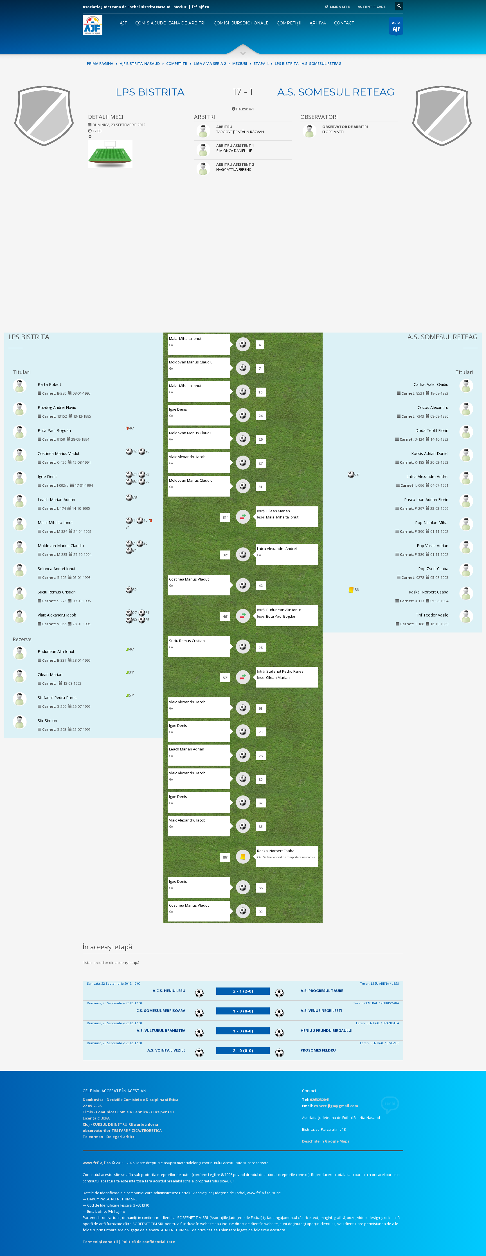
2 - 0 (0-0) (243, 1050)
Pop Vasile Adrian (432, 545)
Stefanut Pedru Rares (57, 697)
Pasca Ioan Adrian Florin (426, 499)
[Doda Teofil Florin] (466, 431)
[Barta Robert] (20, 385)
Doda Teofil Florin (431, 430)
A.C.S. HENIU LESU (169, 990)
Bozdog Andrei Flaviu (57, 407)
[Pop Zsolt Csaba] (466, 569)
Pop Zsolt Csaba (433, 568)
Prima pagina (100, 63)
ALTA (396, 26)
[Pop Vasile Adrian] (466, 546)
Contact (344, 23)
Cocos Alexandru (433, 407)
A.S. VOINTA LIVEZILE (166, 1050)
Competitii (176, 63)
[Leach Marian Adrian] (20, 500)
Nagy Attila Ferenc (233, 169)
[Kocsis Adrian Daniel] (466, 454)
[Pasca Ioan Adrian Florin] (466, 500)
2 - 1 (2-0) (243, 991)
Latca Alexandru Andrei (277, 548)
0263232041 (320, 1099)
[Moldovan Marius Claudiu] (20, 546)
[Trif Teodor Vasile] (466, 615)
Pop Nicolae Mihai (431, 522)
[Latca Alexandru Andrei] (466, 477)
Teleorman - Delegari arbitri (109, 1136)
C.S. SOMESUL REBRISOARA (160, 1010)
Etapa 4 (261, 63)
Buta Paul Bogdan (54, 430)
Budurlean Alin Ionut (56, 651)
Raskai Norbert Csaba (275, 850)
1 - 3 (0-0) (243, 1031)
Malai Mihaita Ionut (55, 522)
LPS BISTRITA (150, 92)
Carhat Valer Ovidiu (431, 384)
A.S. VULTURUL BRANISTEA (161, 1030)
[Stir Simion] (20, 721)
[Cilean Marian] (20, 675)
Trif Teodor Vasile (432, 615)
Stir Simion (47, 720)
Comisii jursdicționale (241, 23)
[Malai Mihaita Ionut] (20, 523)
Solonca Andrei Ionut (57, 568)
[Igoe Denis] (20, 477)
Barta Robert (49, 384)
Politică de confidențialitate (148, 1241)
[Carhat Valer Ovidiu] (466, 385)
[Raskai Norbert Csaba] (466, 592)
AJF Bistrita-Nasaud (140, 63)
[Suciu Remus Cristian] (20, 592)
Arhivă (318, 23)
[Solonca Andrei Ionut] (20, 569)
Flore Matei (333, 131)
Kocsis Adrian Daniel (429, 453)
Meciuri (239, 63)
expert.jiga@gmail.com (336, 1105)
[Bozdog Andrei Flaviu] (20, 408)
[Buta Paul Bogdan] (20, 431)
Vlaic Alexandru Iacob (57, 615)
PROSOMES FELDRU (318, 1050)
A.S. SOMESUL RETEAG (336, 92)
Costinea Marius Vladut (59, 453)
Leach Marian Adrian (56, 499)
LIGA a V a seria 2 (210, 63)
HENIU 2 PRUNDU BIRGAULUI (326, 1030)
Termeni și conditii (100, 1241)
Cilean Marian (50, 674)
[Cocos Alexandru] (466, 408)
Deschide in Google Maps (326, 1141)
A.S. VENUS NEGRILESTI (321, 1010)
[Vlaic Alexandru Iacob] (20, 615)
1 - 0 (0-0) (243, 1011)
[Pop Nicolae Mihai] (466, 523)
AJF (123, 23)
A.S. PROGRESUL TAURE (322, 990)
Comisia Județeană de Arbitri (170, 23)
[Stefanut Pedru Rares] (20, 698)
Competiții (289, 23)
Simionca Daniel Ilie (234, 150)
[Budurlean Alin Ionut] (20, 652)
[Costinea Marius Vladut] (20, 454)
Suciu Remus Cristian (57, 592)
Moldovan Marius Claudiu (61, 545)
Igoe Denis (47, 476)
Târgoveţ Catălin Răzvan (240, 131)
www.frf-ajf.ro (97, 1162)
